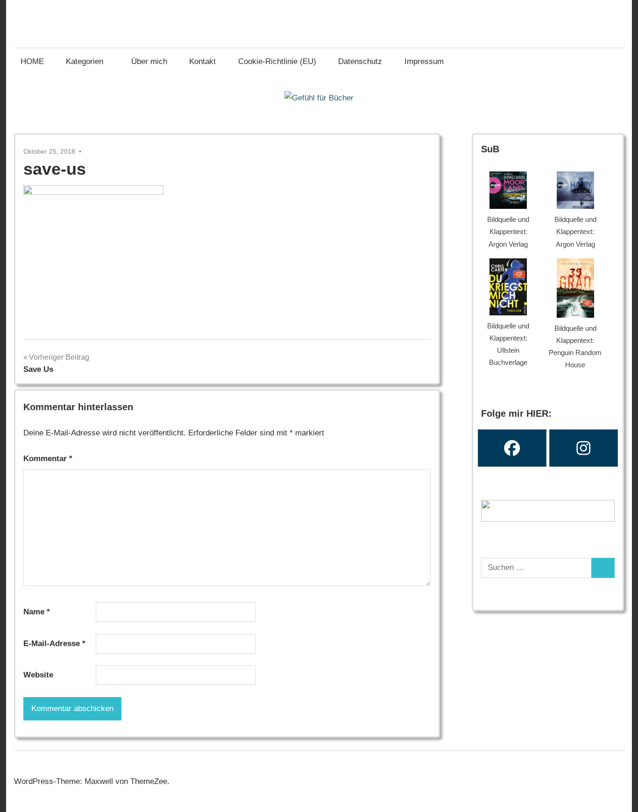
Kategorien (84, 61)
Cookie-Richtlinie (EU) (277, 61)
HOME (32, 61)
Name (36, 611)
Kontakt (202, 61)
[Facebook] (512, 448)
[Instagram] (583, 448)
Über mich (149, 61)
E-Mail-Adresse (54, 643)
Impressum (424, 61)
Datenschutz (360, 61)
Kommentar (47, 458)
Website (38, 674)
